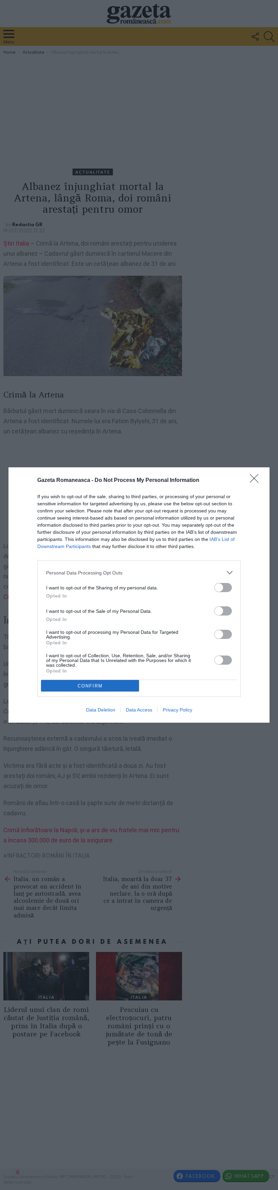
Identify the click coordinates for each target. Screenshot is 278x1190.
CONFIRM (90, 685)
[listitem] (139, 572)
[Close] (256, 480)
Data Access (139, 710)
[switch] (223, 587)
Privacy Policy (177, 710)
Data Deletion (100, 710)
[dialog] (139, 595)
